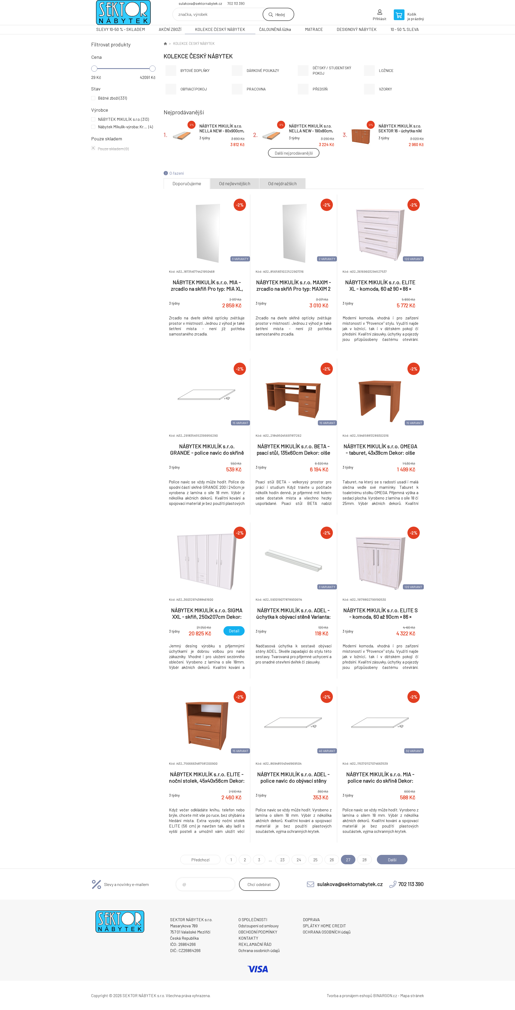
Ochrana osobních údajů (259, 950)
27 (348, 859)
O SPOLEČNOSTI (252, 919)
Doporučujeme (186, 183)
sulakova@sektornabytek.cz (200, 3)
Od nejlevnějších (234, 183)
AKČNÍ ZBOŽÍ (170, 29)
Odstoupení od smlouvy (258, 925)
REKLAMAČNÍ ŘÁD (254, 944)
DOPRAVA (311, 919)
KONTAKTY (248, 938)
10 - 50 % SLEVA (405, 29)
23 (282, 859)
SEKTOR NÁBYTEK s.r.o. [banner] (123, 12)
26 (332, 859)
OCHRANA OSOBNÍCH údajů (327, 931)
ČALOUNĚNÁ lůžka (275, 29)
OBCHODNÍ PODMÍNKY (257, 931)
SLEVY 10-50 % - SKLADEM (120, 29)
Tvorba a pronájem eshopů (349, 995)
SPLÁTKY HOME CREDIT (324, 925)
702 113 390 (236, 3)
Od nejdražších (282, 183)
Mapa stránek (412, 995)
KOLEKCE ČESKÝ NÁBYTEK (220, 29)
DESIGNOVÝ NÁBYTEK (357, 29)
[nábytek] (165, 43)
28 (364, 859)
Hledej (280, 14)
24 (299, 859)
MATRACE (314, 29)
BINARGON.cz (385, 995)
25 (315, 859)
